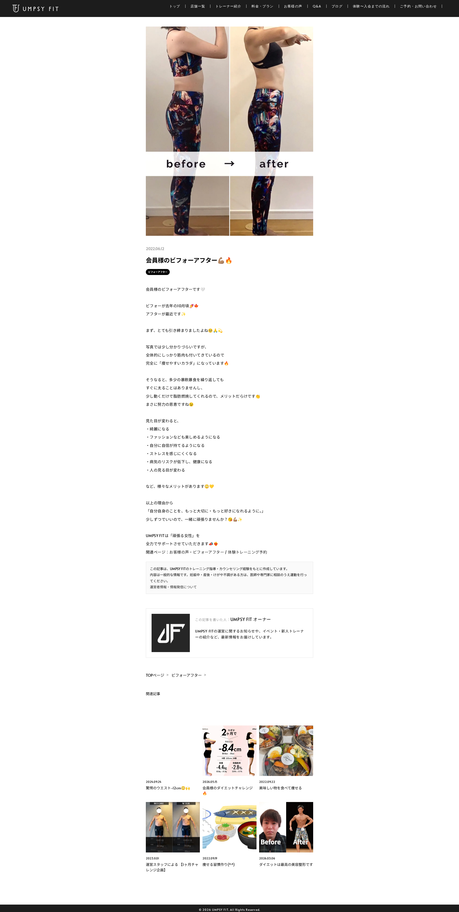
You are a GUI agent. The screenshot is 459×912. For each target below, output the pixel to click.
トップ (174, 6)
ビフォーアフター (157, 272)
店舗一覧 (198, 6)
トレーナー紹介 (228, 6)
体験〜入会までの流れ (371, 6)
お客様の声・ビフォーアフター (196, 552)
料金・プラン (262, 6)
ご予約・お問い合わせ (418, 6)
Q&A (317, 6)
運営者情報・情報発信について (173, 587)
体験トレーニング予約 (247, 552)
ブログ (337, 6)
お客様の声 (293, 6)
